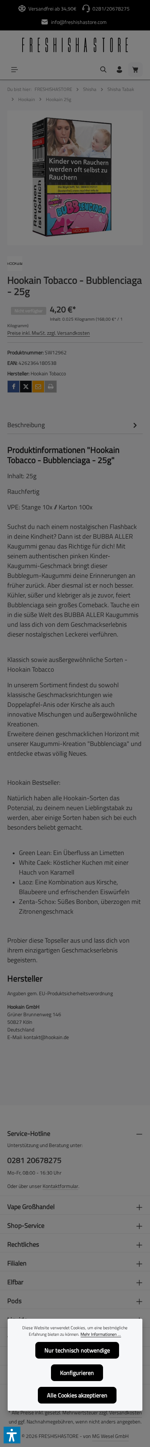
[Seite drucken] (50, 386)
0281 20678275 (34, 1160)
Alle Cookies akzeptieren (77, 1395)
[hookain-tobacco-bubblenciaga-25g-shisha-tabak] (75, 177)
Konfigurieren (77, 1372)
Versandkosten (125, 1412)
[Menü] (14, 69)
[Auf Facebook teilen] (13, 386)
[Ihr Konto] (119, 69)
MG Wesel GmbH (110, 1436)
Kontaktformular (60, 1186)
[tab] (73, 425)
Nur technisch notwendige (77, 1350)
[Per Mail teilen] (38, 386)
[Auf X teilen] (26, 386)
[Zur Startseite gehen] (75, 45)
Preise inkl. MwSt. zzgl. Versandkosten (48, 333)
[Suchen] (103, 69)
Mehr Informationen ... (100, 1334)
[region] (75, 177)
